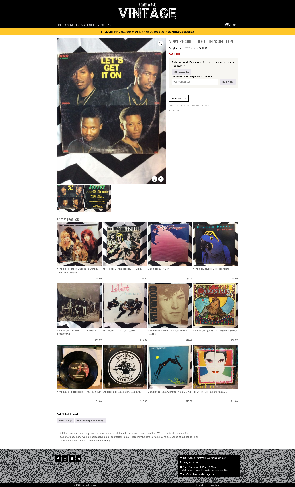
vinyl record (203, 105)
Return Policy (103, 440)
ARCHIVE (69, 25)
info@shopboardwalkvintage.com (198, 474)
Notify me (227, 81)
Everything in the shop (90, 420)
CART (234, 25)
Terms (211, 484)
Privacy (218, 484)
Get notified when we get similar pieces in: (192, 76)
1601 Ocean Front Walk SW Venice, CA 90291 (205, 457)
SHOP (59, 25)
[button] (160, 43)
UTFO (192, 105)
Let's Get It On (182, 105)
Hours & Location (85, 25)
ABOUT (101, 25)
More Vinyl (179, 98)
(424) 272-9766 (190, 462)
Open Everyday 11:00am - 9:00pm (205, 468)
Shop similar (181, 72)
